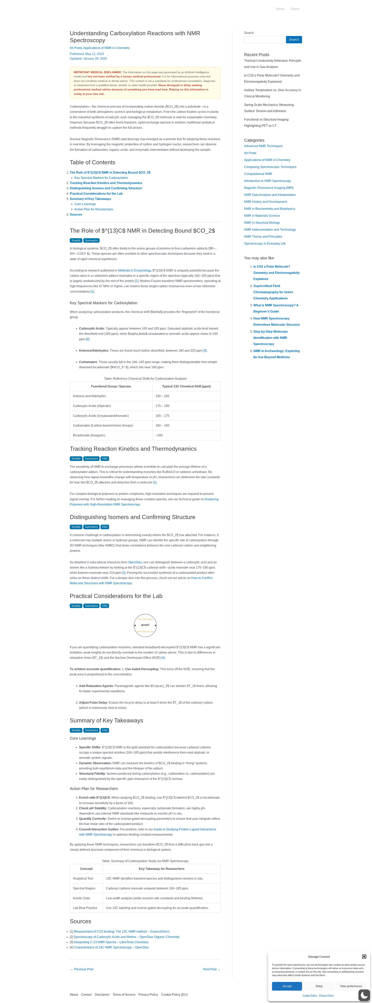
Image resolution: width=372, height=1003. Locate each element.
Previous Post (81, 969)
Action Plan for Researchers (93, 209)
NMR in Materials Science (262, 215)
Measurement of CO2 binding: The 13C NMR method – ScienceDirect (121, 931)
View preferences (351, 986)
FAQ (104, 458)
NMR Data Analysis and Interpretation (270, 194)
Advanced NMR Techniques (263, 146)
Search (249, 32)
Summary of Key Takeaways (90, 198)
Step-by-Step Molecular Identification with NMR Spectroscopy (270, 338)
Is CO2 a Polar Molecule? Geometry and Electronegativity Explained (276, 273)
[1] (136, 281)
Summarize (91, 240)
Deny (319, 986)
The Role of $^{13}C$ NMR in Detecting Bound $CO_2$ (110, 172)
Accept (287, 986)
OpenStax (135, 562)
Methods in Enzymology (134, 270)
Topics (294, 8)
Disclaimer (102, 994)
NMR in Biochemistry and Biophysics (269, 208)
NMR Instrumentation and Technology (270, 229)
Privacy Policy (326, 995)
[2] (87, 339)
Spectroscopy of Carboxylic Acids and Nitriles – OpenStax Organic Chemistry (127, 937)
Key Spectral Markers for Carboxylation (101, 177)
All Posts (76, 48)
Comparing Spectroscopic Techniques (270, 167)
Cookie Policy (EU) (174, 994)
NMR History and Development (265, 201)
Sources (76, 214)
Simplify (76, 240)
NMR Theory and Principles (263, 236)
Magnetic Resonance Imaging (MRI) (269, 187)
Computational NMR (258, 174)
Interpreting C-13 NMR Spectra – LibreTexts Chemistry (111, 942)
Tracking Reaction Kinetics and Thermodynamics (106, 183)
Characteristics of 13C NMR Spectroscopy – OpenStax (111, 947)
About (74, 994)
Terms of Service (124, 994)
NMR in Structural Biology (262, 222)
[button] (364, 956)
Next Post (211, 969)
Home (280, 8)
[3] (205, 350)
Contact (86, 994)
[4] (163, 657)
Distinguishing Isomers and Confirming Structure (106, 188)
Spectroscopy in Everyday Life (265, 243)
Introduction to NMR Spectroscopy (267, 180)
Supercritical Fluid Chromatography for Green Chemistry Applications (273, 292)
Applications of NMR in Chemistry (106, 48)
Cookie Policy (310, 995)
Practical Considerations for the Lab (96, 193)
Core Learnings (85, 204)
